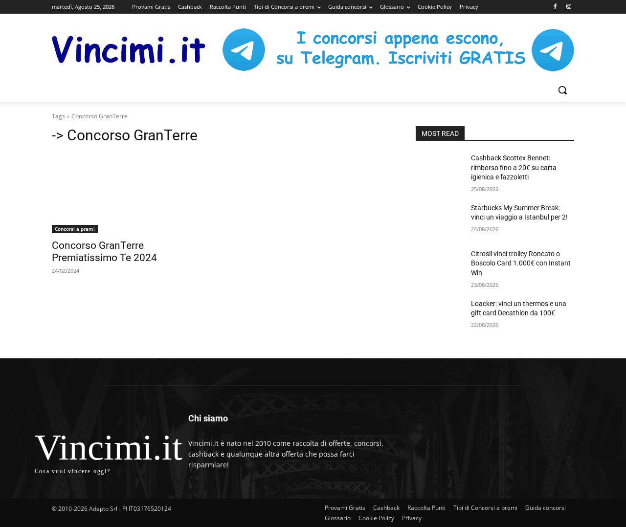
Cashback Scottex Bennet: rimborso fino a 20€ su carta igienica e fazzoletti (514, 167)
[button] (562, 90)
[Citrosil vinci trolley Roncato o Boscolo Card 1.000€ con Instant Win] (439, 266)
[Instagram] (568, 7)
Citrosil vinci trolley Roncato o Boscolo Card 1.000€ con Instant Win (521, 263)
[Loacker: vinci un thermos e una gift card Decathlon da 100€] (439, 315)
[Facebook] (554, 7)
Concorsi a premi (75, 228)
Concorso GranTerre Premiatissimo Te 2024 (104, 252)
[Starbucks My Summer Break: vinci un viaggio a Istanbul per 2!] (439, 220)
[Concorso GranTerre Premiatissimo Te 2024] (131, 193)
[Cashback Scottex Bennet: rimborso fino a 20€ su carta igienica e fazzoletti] (439, 170)
